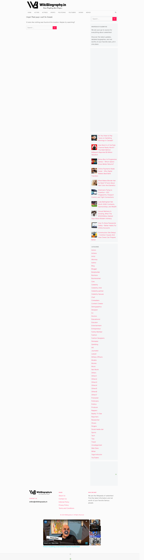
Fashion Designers (97, 338)
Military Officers (97, 357)
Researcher (95, 420)
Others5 (94, 388)
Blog (93, 266)
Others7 (94, 395)
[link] (45, 521)
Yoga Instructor (96, 454)
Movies (88, 12)
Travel (93, 442)
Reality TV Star (96, 414)
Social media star (97, 429)
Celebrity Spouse (97, 294)
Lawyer (94, 354)
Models (94, 360)
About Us (62, 496)
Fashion (94, 335)
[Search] (55, 27)
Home (29, 12)
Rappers (94, 410)
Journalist (94, 351)
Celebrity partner (97, 291)
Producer (94, 407)
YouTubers (72, 12)
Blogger (94, 269)
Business (94, 275)
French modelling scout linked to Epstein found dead (65, 522)
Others (93, 373)
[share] (86, 521)
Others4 (94, 385)
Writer (93, 451)
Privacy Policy (64, 505)
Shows (81, 12)
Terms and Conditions (66, 508)
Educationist (95, 319)
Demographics (96, 307)
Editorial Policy (64, 502)
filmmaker (94, 341)
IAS (92, 347)
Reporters (94, 417)
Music (93, 366)
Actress (45, 12)
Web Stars (95, 448)
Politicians (62, 12)
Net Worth (95, 369)
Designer (94, 310)
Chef (93, 297)
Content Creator (97, 303)
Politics (94, 404)
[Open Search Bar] (116, 12)
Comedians (95, 300)
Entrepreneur (96, 329)
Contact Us (63, 499)
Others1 (94, 376)
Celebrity (94, 285)
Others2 (94, 379)
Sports (53, 12)
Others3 (94, 382)
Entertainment (96, 325)
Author (93, 263)
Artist (93, 256)
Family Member (96, 332)
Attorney (94, 259)
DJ (92, 313)
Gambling (94, 344)
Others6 (94, 392)
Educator (94, 322)
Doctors (94, 316)
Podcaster (95, 398)
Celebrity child (96, 288)
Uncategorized (96, 445)
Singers (94, 426)
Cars (93, 281)
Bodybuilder (95, 272)
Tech (93, 436)
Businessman (96, 278)
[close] (70, 554)
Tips (92, 439)
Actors (36, 12)
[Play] (95, 534)
